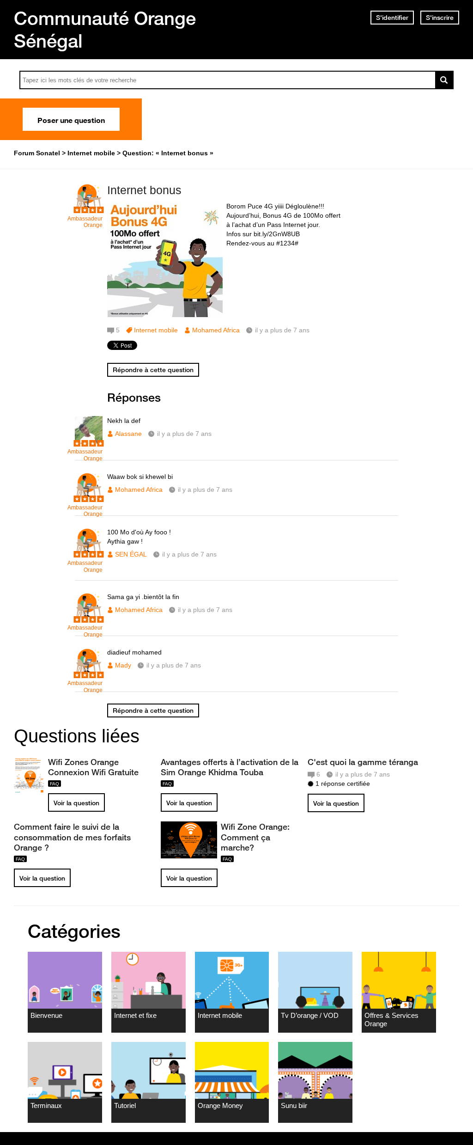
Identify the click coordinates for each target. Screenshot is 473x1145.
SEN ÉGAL (131, 554)
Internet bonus (144, 190)
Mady (123, 665)
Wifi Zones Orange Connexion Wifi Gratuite (93, 767)
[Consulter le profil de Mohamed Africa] (89, 497)
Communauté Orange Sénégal (105, 29)
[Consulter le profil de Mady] (89, 673)
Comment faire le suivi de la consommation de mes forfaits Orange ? (72, 836)
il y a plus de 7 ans (184, 433)
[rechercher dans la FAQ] (444, 80)
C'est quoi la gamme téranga (363, 762)
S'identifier (392, 17)
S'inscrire (440, 17)
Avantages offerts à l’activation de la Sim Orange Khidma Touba (229, 767)
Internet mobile (156, 330)
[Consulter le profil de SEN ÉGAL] (89, 553)
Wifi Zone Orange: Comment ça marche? (255, 836)
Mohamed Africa (216, 330)
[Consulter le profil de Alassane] (89, 441)
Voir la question (76, 803)
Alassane (128, 433)
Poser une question (71, 119)
